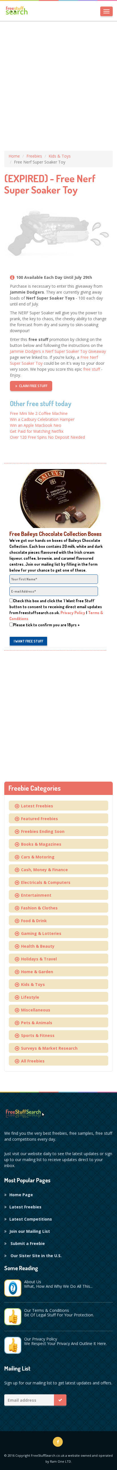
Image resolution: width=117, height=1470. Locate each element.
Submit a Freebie (27, 1243)
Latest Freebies (36, 806)
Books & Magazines (40, 844)
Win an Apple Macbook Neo (35, 425)
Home (14, 156)
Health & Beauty (37, 946)
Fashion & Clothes (38, 908)
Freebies (34, 156)
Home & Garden (36, 971)
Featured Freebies (38, 818)
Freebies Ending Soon (41, 831)
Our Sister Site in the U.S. (35, 1255)
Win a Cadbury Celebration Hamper (42, 419)
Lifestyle (29, 997)
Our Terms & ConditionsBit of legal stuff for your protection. (59, 1313)
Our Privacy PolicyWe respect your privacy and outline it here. (65, 1341)
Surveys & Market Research (48, 1048)
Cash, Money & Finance (43, 869)
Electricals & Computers (44, 882)
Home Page (21, 1194)
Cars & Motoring (37, 857)
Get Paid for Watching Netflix (36, 431)
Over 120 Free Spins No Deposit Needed (47, 437)
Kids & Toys (60, 156)
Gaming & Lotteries (40, 933)
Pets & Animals (35, 1022)
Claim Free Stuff (33, 385)
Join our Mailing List (29, 1231)
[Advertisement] (58, 84)
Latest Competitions (30, 1219)
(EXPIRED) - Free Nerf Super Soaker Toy (50, 184)
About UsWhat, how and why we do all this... (58, 1284)
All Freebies (32, 1061)
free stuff (91, 369)
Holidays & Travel (38, 959)
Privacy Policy (72, 612)
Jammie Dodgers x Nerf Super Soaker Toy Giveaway (58, 351)
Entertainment (35, 895)
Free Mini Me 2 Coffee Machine (39, 413)
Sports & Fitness (37, 1035)
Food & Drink (33, 920)
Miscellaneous (34, 1010)
